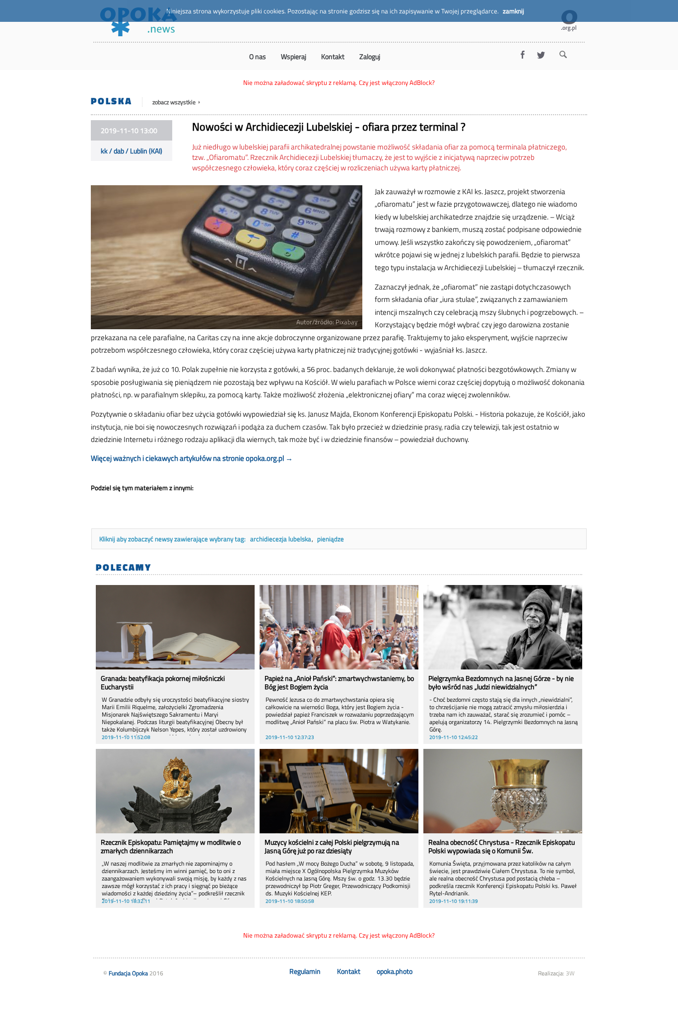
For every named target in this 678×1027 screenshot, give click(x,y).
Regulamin (305, 971)
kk (104, 151)
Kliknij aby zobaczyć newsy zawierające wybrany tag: (173, 539)
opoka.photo (394, 971)
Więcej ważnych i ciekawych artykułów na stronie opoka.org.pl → (192, 458)
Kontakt (348, 971)
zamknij (513, 11)
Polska (111, 100)
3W (570, 973)
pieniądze (330, 539)
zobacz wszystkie (174, 102)
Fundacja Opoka (128, 973)
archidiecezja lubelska (280, 539)
